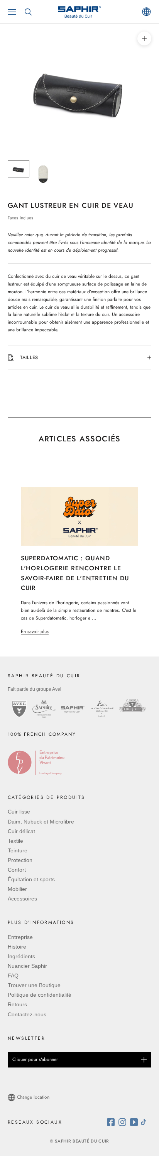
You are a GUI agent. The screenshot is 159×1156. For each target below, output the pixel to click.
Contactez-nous (27, 1014)
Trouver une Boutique (34, 985)
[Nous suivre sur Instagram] (124, 1122)
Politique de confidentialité (39, 995)
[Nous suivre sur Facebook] (112, 1122)
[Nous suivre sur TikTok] (145, 1122)
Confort (17, 870)
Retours (17, 1004)
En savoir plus (35, 631)
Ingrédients (21, 956)
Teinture (17, 850)
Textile (15, 841)
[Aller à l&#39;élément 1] (18, 168)
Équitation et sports (31, 879)
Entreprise (20, 937)
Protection (20, 860)
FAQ (13, 975)
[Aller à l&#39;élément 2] (43, 174)
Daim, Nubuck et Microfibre (41, 822)
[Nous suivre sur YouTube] (135, 1122)
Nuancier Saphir (27, 966)
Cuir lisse (19, 812)
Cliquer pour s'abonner (35, 1059)
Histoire (17, 947)
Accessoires (22, 898)
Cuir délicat (21, 831)
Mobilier (17, 889)
